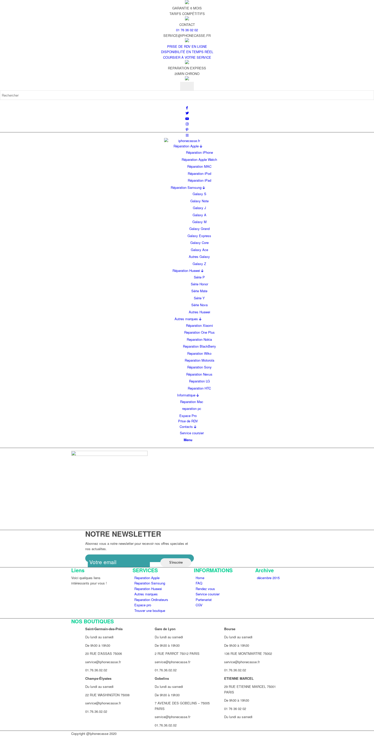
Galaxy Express (199, 235)
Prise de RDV (188, 421)
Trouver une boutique (149, 610)
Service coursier (192, 432)
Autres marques (187, 318)
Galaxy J (199, 207)
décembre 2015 (268, 577)
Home (200, 577)
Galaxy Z (199, 263)
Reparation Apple (147, 577)
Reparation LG (199, 381)
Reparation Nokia (199, 339)
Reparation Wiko (199, 353)
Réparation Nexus (199, 374)
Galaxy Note (199, 200)
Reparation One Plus (199, 332)
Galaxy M (199, 221)
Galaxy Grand (199, 228)
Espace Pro (188, 415)
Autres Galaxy (199, 256)
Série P (199, 277)
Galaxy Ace (199, 249)
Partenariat (204, 599)
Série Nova (199, 304)
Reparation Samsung (149, 583)
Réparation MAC (199, 166)
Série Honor (199, 284)
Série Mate (199, 290)
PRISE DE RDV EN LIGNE (187, 46)
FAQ (199, 583)
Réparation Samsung (187, 187)
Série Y (199, 298)
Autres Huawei (199, 312)
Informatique (186, 395)
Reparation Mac (191, 401)
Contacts (187, 426)
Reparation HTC (199, 388)
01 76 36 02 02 (187, 29)
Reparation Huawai (148, 588)
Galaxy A (199, 214)
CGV (199, 604)
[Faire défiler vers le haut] (1, 739)
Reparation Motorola (199, 360)
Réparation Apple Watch (199, 159)
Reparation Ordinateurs (151, 599)
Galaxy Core (199, 242)
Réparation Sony (199, 367)
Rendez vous (205, 588)
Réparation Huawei (186, 270)
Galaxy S (199, 193)
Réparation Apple (187, 146)
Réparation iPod (199, 173)
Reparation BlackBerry (199, 346)
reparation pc (191, 408)
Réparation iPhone (199, 152)
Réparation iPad (199, 180)
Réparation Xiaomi (199, 325)
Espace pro (142, 604)
